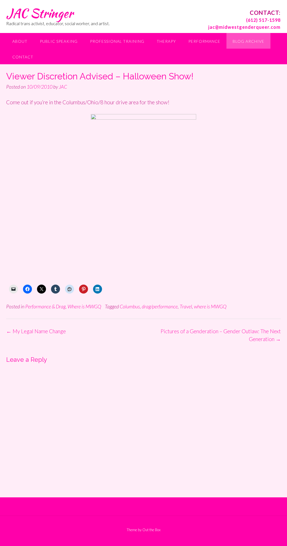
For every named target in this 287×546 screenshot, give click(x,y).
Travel (186, 306)
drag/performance (160, 306)
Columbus (130, 306)
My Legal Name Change (36, 331)
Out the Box (151, 530)
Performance (204, 41)
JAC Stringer (39, 13)
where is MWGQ (210, 306)
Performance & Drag (45, 306)
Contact (22, 57)
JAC (63, 87)
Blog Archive (248, 41)
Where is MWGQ (84, 306)
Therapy (166, 41)
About (19, 41)
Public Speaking (59, 41)
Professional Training (117, 41)
